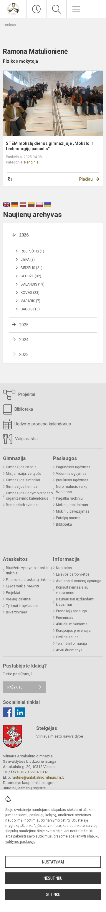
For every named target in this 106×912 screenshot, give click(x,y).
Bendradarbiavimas (22, 505)
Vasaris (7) (30, 301)
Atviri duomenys (69, 650)
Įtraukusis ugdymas (72, 480)
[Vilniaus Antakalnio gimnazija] (13, 8)
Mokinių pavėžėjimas (73, 511)
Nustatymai (53, 862)
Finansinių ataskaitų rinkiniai (29, 580)
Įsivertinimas (16, 612)
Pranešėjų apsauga (71, 611)
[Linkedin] (20, 712)
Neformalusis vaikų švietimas (71, 489)
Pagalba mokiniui (70, 498)
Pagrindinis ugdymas (73, 467)
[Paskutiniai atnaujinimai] (37, 9)
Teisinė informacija (71, 644)
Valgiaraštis (26, 438)
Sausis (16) (30, 309)
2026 (24, 235)
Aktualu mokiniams (71, 624)
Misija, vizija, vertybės (23, 474)
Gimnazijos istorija (21, 467)
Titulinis (9, 25)
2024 (24, 339)
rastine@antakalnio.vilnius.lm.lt (38, 777)
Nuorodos (64, 568)
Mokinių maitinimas (72, 505)
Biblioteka (23, 409)
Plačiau (86, 179)
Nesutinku (53, 878)
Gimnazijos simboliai (23, 480)
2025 (24, 325)
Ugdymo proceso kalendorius (42, 424)
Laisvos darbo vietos (73, 574)
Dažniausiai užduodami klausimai (75, 602)
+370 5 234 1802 (34, 772)
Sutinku (53, 894)
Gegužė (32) (31, 276)
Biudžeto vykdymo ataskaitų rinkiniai (29, 570)
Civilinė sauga (67, 637)
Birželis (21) (31, 268)
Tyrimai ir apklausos (22, 606)
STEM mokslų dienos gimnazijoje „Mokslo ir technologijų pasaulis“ (49, 146)
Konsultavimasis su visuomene (72, 590)
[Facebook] (7, 712)
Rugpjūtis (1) (32, 251)
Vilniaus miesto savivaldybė (59, 736)
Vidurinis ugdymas (71, 474)
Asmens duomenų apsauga (78, 581)
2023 (24, 354)
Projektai (26, 394)
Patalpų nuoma (68, 518)
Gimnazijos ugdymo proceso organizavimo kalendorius (29, 495)
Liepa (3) (28, 259)
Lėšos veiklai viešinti (22, 586)
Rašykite (14, 687)
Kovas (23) (30, 293)
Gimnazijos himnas (22, 487)
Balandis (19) (32, 284)
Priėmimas (64, 617)
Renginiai (31, 162)
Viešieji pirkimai (18, 599)
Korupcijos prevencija (73, 630)
